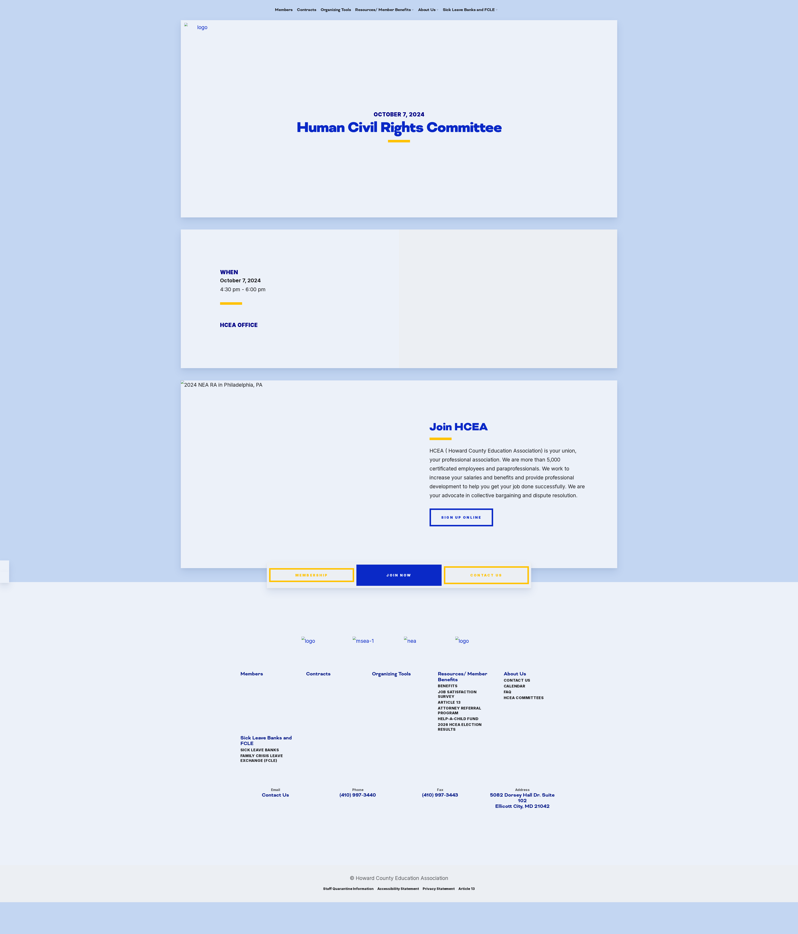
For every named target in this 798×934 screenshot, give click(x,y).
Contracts (318, 674)
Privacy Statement (439, 889)
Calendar (514, 686)
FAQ (507, 692)
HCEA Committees (524, 698)
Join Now (398, 575)
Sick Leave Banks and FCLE (266, 741)
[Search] (520, 10)
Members (251, 674)
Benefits (448, 686)
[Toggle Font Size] (4, 577)
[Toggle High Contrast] (4, 566)
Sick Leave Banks (259, 750)
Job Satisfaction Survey (457, 694)
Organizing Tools (391, 674)
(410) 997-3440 (358, 795)
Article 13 (449, 702)
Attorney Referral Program (459, 710)
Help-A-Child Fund (458, 719)
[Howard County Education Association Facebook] (512, 10)
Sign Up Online (461, 517)
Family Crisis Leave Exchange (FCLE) (261, 758)
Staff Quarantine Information (348, 889)
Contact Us (486, 575)
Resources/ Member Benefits (462, 677)
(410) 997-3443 (440, 795)
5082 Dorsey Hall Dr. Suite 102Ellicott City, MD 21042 (522, 800)
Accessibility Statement (398, 889)
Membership (311, 575)
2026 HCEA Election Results (460, 727)
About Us (515, 674)
